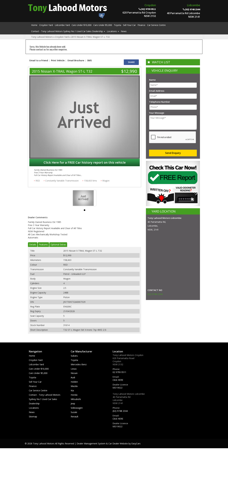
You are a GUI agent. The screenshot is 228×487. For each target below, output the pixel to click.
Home (34, 25)
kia (72, 390)
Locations (112, 31)
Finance (141, 25)
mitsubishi (76, 399)
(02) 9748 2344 (155, 294)
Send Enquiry (173, 153)
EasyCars (136, 443)
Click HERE (118, 379)
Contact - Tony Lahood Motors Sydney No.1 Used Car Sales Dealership (67, 31)
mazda (74, 386)
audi (73, 377)
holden (74, 381)
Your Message (156, 112)
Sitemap (33, 416)
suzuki (74, 412)
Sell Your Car (129, 25)
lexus (74, 368)
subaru (74, 355)
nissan (74, 373)
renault (74, 416)
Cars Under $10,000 (82, 25)
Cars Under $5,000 (102, 25)
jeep (73, 403)
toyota (74, 360)
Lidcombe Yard (62, 25)
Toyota (117, 25)
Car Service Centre (156, 25)
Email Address (156, 90)
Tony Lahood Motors (42, 36)
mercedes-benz (79, 364)
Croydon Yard (46, 25)
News (124, 31)
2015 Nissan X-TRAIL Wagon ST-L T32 (90, 36)
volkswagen (77, 407)
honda (74, 394)
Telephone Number (159, 101)
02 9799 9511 (119, 372)
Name (152, 79)
